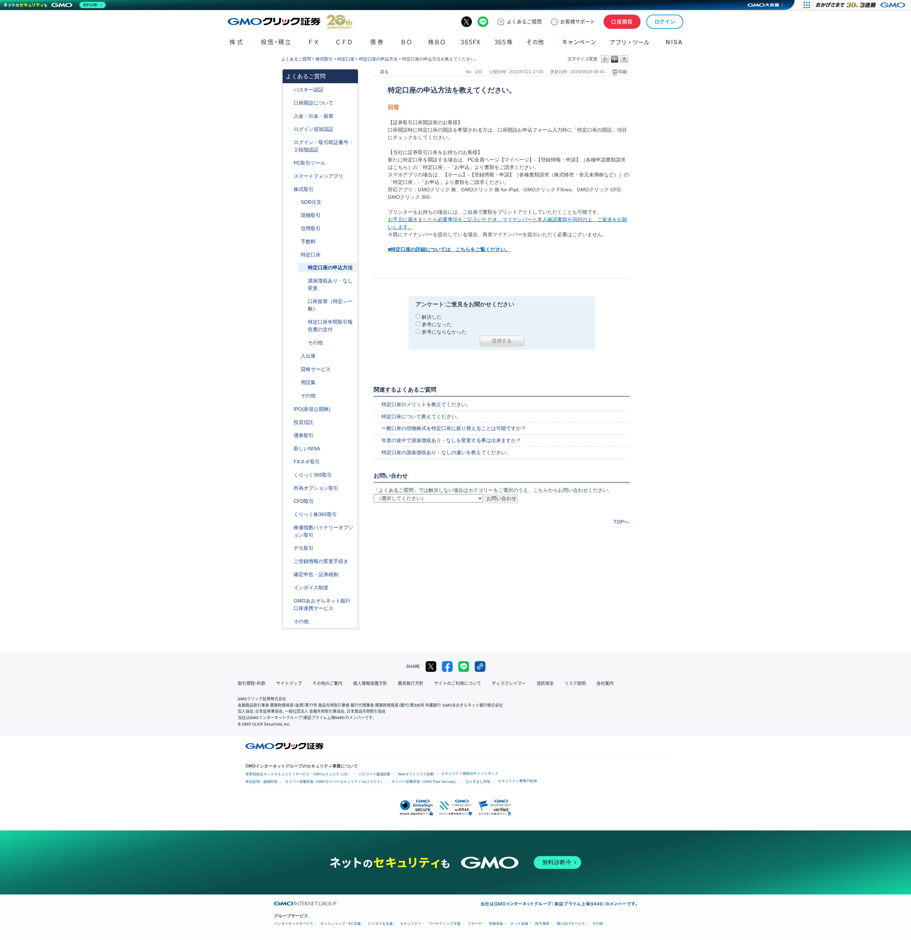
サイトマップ (289, 683)
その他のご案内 (327, 683)
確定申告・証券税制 (316, 574)
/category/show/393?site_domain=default (288, 448)
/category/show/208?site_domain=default (288, 176)
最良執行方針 (410, 683)
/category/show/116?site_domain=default (288, 422)
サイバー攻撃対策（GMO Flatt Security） (424, 782)
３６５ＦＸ (470, 42)
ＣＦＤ (344, 42)
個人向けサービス (571, 923)
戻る (384, 71)
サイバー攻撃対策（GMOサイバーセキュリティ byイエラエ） (334, 782)
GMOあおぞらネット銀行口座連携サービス (322, 604)
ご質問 (524, 22)
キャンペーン (579, 42)
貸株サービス (316, 369)
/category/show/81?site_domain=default (296, 241)
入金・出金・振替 (313, 116)
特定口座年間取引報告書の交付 (330, 325)
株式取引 (324, 59)
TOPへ (621, 522)
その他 (315, 342)
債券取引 (304, 435)
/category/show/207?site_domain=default (288, 163)
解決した (432, 317)
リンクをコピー (480, 666)
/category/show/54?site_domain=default (288, 142)
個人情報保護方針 (370, 683)
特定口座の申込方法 (378, 59)
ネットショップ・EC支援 (340, 923)
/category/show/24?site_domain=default (288, 462)
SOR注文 (311, 202)
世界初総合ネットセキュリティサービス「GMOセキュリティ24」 (298, 774)
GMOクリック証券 (290, 21)
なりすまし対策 (477, 782)
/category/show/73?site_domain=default (288, 409)
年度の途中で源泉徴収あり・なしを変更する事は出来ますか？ (451, 440)
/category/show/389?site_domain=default (288, 435)
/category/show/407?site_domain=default (288, 514)
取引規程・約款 (251, 683)
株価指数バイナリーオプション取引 (323, 531)
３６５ (503, 42)
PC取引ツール (309, 163)
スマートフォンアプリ (318, 176)
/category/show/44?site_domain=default (288, 621)
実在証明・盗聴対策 (262, 782)
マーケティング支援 (444, 923)
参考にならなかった (444, 332)
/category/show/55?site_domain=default (288, 116)
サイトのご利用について (457, 683)
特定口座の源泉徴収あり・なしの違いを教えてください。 (446, 452)
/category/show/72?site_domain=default (288, 189)
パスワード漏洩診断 (374, 774)
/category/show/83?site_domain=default (296, 215)
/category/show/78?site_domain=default (296, 356)
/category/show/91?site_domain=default (288, 103)
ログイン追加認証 (313, 129)
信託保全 (545, 683)
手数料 (308, 241)
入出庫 (308, 356)
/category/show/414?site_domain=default (288, 90)
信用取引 (311, 228)
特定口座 (345, 59)
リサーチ (475, 923)
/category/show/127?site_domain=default (288, 574)
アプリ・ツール (629, 42)
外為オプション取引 (316, 488)
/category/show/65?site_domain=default (288, 488)
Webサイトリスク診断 (416, 774)
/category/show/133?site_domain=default (288, 527)
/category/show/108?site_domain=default (296, 369)
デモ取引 (304, 548)
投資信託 (304, 422)
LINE (483, 21)
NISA (674, 42)
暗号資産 (542, 923)
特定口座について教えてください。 (421, 416)
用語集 (308, 382)
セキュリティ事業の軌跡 (517, 781)
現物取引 (311, 215)
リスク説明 (575, 683)
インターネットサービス (293, 923)
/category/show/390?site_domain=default (288, 587)
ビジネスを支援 (380, 923)
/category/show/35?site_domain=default (288, 475)
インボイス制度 (311, 587)
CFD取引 (304, 501)
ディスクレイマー (509, 683)
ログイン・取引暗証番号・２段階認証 (323, 146)
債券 (377, 42)
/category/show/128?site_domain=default (288, 601)
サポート (577, 22)
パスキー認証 (308, 89)
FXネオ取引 (307, 461)
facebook (447, 666)
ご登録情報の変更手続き (321, 561)
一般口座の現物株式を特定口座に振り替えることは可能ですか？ (453, 428)
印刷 (622, 71)
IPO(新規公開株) (312, 409)
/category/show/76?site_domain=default (296, 228)
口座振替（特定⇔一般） (330, 305)
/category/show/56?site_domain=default (288, 561)
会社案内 (605, 683)
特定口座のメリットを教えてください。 (426, 404)
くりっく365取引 (313, 475)
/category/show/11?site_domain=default (288, 501)
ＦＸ (313, 42)
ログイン (664, 22)
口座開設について (313, 103)
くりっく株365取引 (315, 514)
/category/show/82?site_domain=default (296, 255)
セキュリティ (410, 923)
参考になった (437, 324)
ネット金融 (519, 923)
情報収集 (496, 923)
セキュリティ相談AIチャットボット (469, 773)
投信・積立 (276, 42)
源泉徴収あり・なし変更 (330, 284)
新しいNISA (307, 448)
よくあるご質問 (296, 59)
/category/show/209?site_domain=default (288, 548)
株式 (237, 42)
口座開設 (622, 22)
